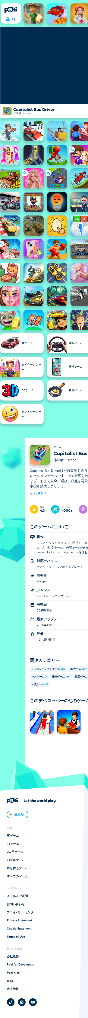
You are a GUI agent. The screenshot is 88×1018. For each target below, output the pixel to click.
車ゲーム (13, 835)
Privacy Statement (19, 920)
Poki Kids (13, 972)
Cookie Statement (19, 928)
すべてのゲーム (17, 876)
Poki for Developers (20, 964)
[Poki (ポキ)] (10, 10)
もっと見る (36, 493)
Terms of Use (16, 936)
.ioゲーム (13, 843)
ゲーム (57, 447)
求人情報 (13, 989)
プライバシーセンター (22, 912)
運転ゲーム (61, 677)
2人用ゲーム (15, 852)
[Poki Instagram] (22, 1002)
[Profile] (7, 19)
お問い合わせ (16, 904)
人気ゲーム (40, 684)
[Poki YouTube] (33, 1002)
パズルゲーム (16, 860)
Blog (10, 980)
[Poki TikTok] (11, 1002)
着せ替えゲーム (17, 868)
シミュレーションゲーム (48, 669)
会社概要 (13, 956)
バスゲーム (39, 677)
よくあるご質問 (17, 896)
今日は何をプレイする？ (13, 19)
